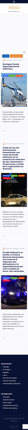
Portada (6, 367)
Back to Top (15, 427)
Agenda (6, 372)
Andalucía (6, 175)
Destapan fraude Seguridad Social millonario (11, 66)
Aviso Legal (7, 402)
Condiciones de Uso (10, 405)
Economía (14, 175)
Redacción (9, 60)
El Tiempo (6, 369)
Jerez (5, 375)
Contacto (6, 397)
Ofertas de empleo (10, 378)
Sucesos (12, 75)
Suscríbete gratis (16, 56)
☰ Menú (5, 56)
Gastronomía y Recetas (11, 383)
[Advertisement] (14, 31)
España (5, 75)
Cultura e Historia (9, 381)
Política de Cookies (10, 408)
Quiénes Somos (9, 400)
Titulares (19, 75)
